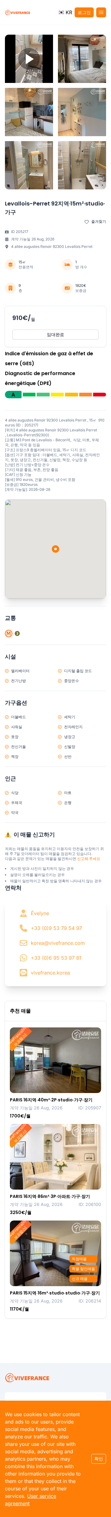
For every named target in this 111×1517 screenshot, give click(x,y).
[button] (65, 12)
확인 (98, 1458)
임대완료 (55, 334)
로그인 (84, 12)
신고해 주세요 (88, 858)
